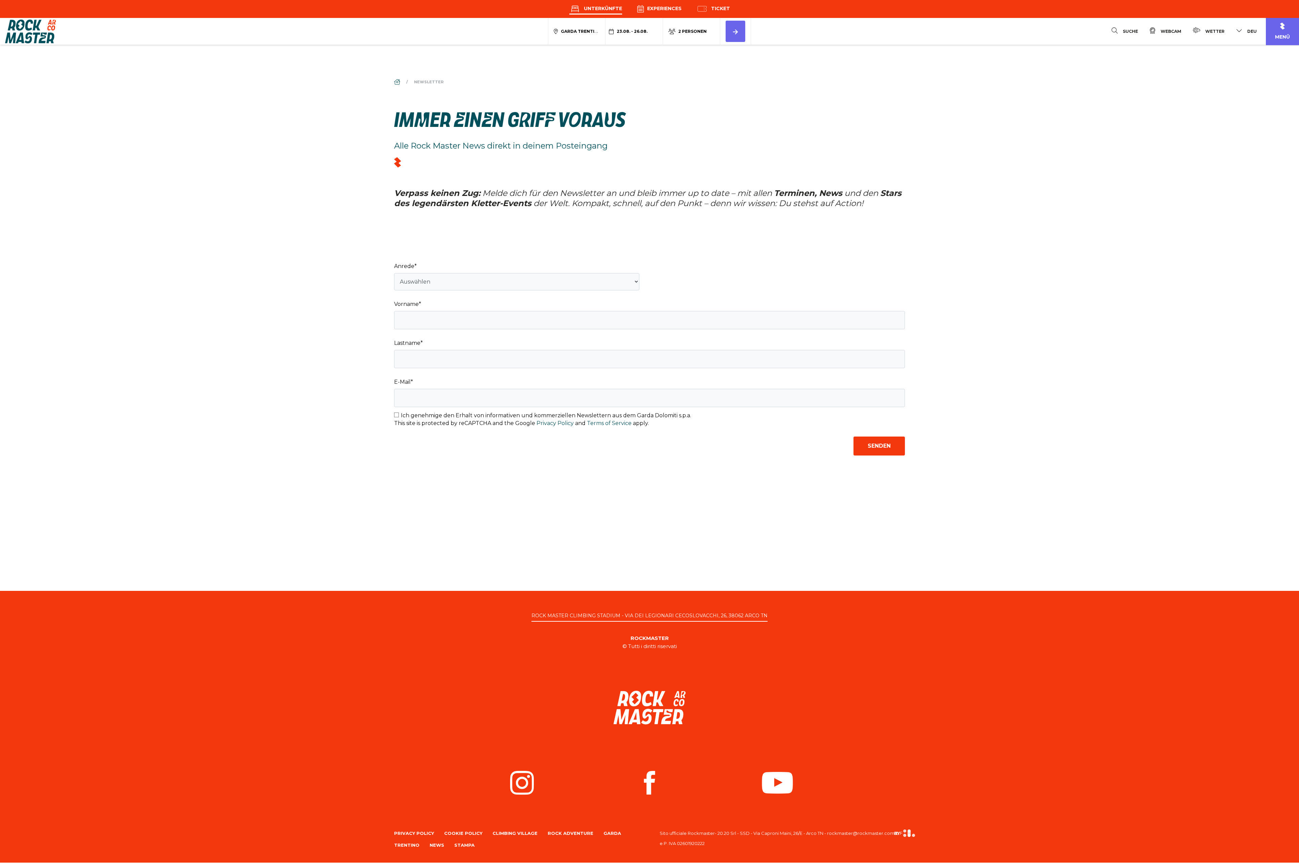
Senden (879, 446)
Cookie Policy (463, 833)
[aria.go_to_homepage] (30, 31)
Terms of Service (609, 423)
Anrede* (405, 266)
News (437, 845)
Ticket (720, 8)
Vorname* (407, 304)
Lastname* (408, 343)
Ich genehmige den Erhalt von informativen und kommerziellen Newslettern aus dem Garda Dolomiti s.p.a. (546, 415)
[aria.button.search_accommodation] (735, 31)
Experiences (664, 8)
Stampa (464, 845)
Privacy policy (414, 833)
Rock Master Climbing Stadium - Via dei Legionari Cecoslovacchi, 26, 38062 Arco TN (649, 616)
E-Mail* (403, 382)
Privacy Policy (555, 423)
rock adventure (570, 833)
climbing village (515, 833)
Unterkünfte (602, 8)
